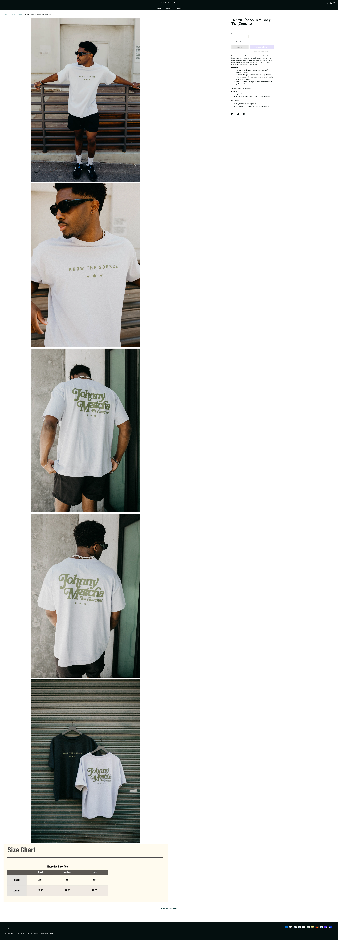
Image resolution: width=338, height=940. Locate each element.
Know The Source (16, 15)
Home (159, 8)
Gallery (179, 8)
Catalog (169, 8)
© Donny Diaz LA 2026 (12, 933)
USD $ (8, 929)
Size (232, 33)
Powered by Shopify (47, 933)
